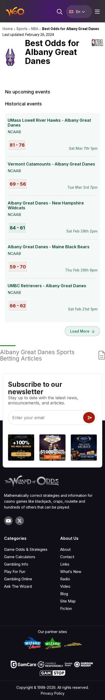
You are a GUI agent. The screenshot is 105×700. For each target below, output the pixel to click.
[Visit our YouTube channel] (8, 520)
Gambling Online (18, 579)
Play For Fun (14, 571)
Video (65, 586)
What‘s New (70, 571)
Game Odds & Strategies (25, 549)
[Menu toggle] (96, 11)
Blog (64, 593)
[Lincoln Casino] (84, 448)
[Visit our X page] (19, 520)
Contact (67, 556)
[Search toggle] (59, 11)
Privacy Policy (52, 693)
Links (64, 564)
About (65, 549)
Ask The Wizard (18, 586)
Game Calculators (19, 556)
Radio (65, 579)
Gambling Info (16, 564)
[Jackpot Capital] (52, 448)
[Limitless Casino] (21, 448)
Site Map (68, 601)
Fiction (66, 608)
